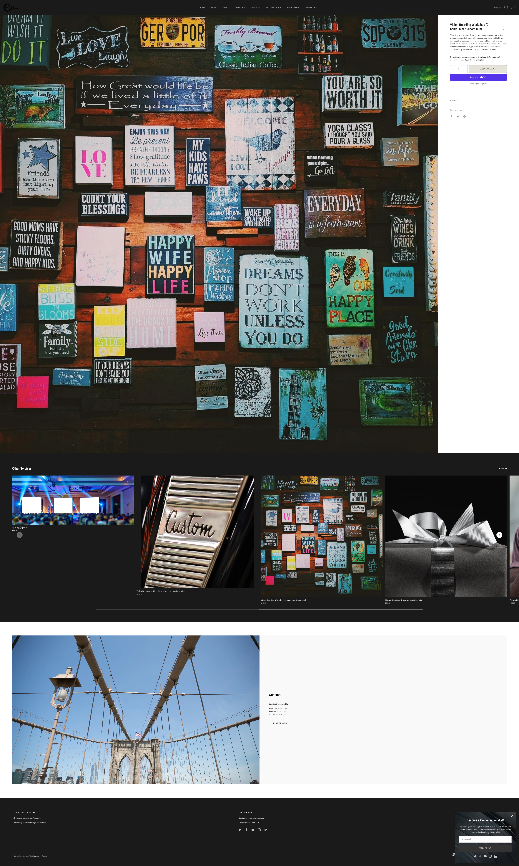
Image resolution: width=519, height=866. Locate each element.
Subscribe (485, 848)
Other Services (21, 468)
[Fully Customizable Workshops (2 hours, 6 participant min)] (197, 532)
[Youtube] (485, 856)
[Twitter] (475, 856)
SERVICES (255, 7)
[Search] (506, 8)
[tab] (455, 100)
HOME (202, 7)
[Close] (512, 816)
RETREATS (240, 7)
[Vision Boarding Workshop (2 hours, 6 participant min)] (321, 536)
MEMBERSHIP (293, 7)
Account (497, 7)
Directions (280, 723)
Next (461, 110)
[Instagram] (490, 856)
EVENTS (226, 7)
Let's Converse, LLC (26, 856)
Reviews (454, 100)
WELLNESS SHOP (273, 7)
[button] (20, 535)
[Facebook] (480, 856)
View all (503, 468)
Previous (454, 110)
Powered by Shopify (40, 856)
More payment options (478, 83)
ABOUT (214, 7)
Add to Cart (488, 69)
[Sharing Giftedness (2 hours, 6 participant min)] (446, 536)
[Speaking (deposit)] (73, 500)
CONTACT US (311, 7)
